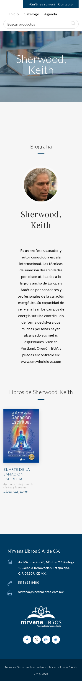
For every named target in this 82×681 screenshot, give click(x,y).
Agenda (50, 14)
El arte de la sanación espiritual (16, 474)
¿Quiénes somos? (42, 4)
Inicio (14, 14)
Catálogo (31, 14)
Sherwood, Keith (41, 219)
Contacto (65, 4)
